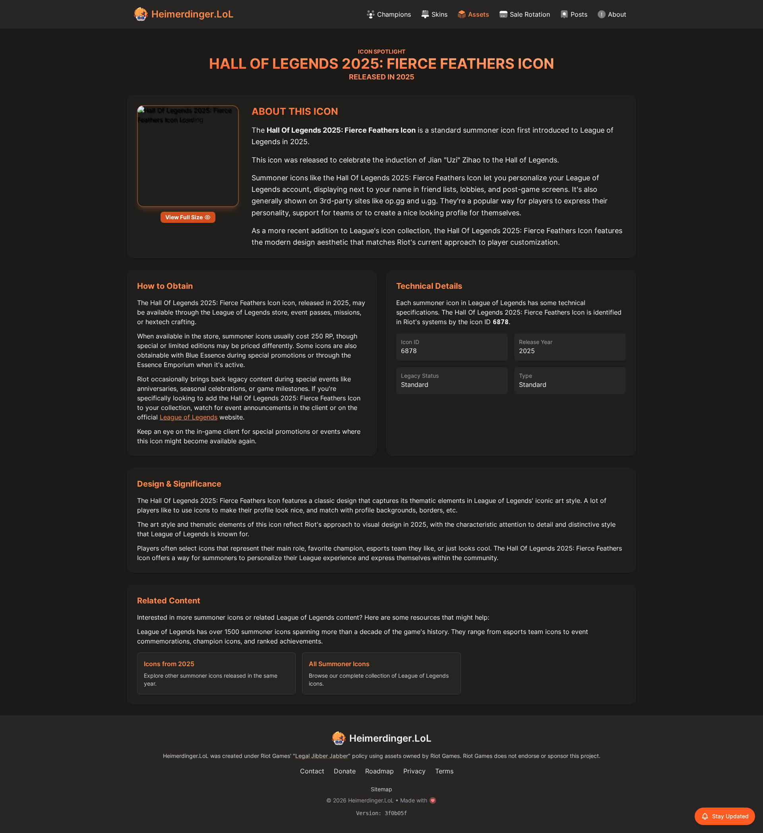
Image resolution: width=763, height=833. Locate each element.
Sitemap (381, 789)
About (617, 14)
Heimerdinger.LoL (390, 738)
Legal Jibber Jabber (321, 755)
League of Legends (188, 417)
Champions (394, 14)
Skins (439, 14)
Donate (345, 771)
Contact (312, 771)
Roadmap (379, 771)
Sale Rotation (530, 14)
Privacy (414, 771)
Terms (444, 771)
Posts (579, 14)
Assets (478, 14)
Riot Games (275, 755)
